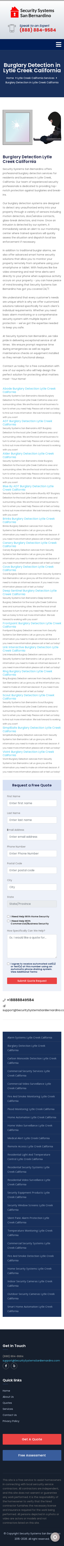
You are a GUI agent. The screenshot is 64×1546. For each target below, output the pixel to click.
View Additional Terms (24, 971)
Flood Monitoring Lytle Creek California (30, 1109)
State (10, 897)
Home (10, 78)
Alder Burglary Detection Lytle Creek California (28, 455)
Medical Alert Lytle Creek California (28, 1138)
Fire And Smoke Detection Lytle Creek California (30, 1258)
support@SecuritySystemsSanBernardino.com (31, 1360)
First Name (13, 796)
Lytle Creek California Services (35, 78)
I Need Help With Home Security (30, 916)
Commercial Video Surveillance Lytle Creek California (29, 1086)
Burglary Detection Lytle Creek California (26, 1048)
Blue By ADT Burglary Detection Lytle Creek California (28, 488)
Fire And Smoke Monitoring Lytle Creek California (31, 1098)
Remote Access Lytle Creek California (30, 1146)
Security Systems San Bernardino (40, 1533)
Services (8, 1409)
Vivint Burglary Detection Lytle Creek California (28, 753)
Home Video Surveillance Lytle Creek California (29, 1128)
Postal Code (14, 863)
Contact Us (10, 1415)
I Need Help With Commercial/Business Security (30, 922)
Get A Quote (32, 1439)
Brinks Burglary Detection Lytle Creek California (29, 520)
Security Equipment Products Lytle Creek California (28, 1195)
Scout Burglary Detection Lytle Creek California (28, 697)
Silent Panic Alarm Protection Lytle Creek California (28, 1220)
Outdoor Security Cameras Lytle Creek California (31, 1296)
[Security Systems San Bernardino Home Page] (32, 12)
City (9, 880)
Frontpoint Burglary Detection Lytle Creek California (32, 625)
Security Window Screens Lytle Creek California (30, 1207)
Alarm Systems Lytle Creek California (29, 1037)
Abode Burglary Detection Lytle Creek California (29, 390)
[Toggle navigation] (58, 44)
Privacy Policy (11, 1421)
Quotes (7, 1403)
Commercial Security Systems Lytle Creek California (28, 1245)
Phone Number (16, 846)
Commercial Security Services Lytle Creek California (28, 1073)
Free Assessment (32, 1455)
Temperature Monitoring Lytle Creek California (29, 1233)
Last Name (13, 813)
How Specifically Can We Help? (26, 930)
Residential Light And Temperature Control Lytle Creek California (28, 1157)
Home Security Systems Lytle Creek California (29, 1271)
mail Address (15, 830)
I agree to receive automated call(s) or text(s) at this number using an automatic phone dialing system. (33, 967)
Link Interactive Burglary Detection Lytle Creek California (30, 649)
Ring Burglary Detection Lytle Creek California (27, 673)
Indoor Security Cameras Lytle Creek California (29, 1283)
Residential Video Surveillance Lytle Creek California (28, 1182)
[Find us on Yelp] (14, 1366)
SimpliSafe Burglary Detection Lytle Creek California (32, 729)
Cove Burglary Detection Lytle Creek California (28, 568)
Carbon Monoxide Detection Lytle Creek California (31, 1060)
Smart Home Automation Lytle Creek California (29, 1309)
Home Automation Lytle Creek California (31, 1117)
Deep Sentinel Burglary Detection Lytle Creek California (30, 592)
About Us (8, 1397)
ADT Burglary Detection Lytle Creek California (27, 423)
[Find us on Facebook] (6, 1366)
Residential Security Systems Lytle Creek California (28, 1169)
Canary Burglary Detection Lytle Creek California (30, 544)
